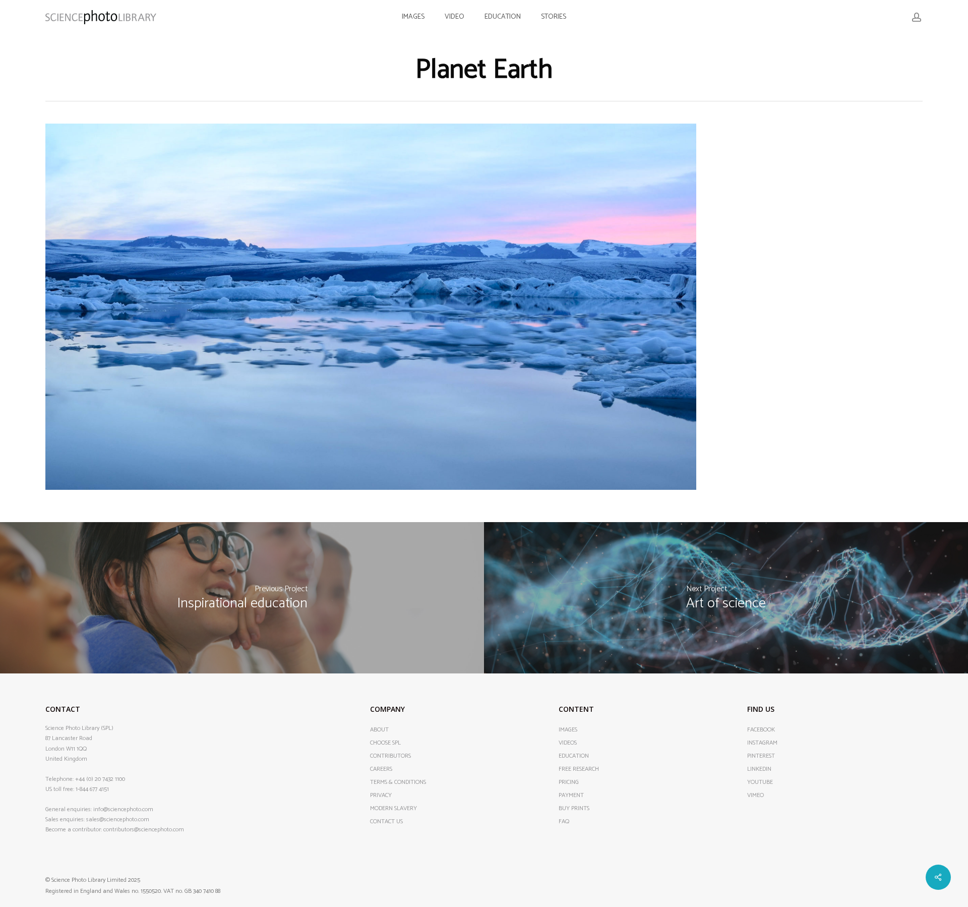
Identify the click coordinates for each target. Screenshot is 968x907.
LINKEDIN (759, 769)
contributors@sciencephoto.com (143, 829)
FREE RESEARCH (579, 769)
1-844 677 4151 (92, 789)
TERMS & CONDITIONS (398, 782)
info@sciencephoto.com (123, 809)
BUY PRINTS (574, 808)
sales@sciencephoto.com (117, 819)
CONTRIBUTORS (390, 756)
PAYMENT (571, 795)
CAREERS (381, 769)
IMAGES (568, 729)
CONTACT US (386, 821)
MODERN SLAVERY (393, 808)
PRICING (569, 782)
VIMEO (755, 795)
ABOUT (379, 729)
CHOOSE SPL (385, 743)
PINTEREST (761, 756)
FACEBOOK (761, 729)
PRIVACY (381, 795)
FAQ (564, 821)
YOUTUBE (760, 782)
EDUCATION (574, 756)
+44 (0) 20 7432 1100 (100, 779)
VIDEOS (568, 743)
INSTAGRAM (762, 743)
